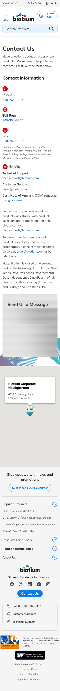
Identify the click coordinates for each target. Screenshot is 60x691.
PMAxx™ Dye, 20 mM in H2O (18, 531)
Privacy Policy (29, 668)
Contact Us (30, 593)
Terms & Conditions (30, 674)
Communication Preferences (30, 663)
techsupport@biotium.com (20, 178)
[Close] (51, 379)
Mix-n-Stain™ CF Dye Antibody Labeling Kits (26, 517)
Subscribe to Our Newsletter (30, 487)
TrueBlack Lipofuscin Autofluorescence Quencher (29, 524)
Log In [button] (54, 3)
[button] (47, 16)
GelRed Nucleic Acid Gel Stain (18, 511)
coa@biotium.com (14, 200)
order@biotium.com (16, 189)
